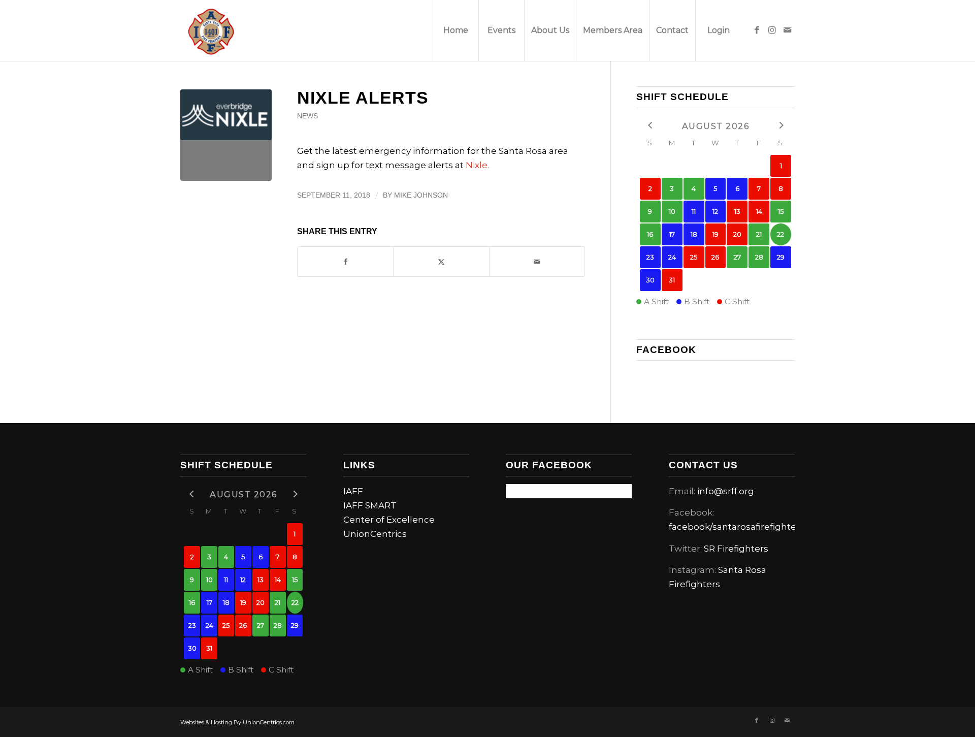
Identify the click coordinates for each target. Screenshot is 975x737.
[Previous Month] (650, 125)
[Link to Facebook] (756, 30)
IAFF (353, 491)
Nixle (477, 165)
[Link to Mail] (787, 30)
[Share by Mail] (537, 261)
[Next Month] (780, 125)
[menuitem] (455, 30)
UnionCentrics (375, 534)
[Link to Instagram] (771, 30)
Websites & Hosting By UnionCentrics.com (237, 722)
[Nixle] (226, 135)
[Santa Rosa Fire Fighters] (210, 30)
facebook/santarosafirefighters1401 (745, 527)
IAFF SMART (370, 505)
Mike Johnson (421, 195)
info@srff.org (725, 491)
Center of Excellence (389, 520)
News (307, 116)
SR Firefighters (736, 548)
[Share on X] (441, 261)
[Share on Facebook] (345, 261)
